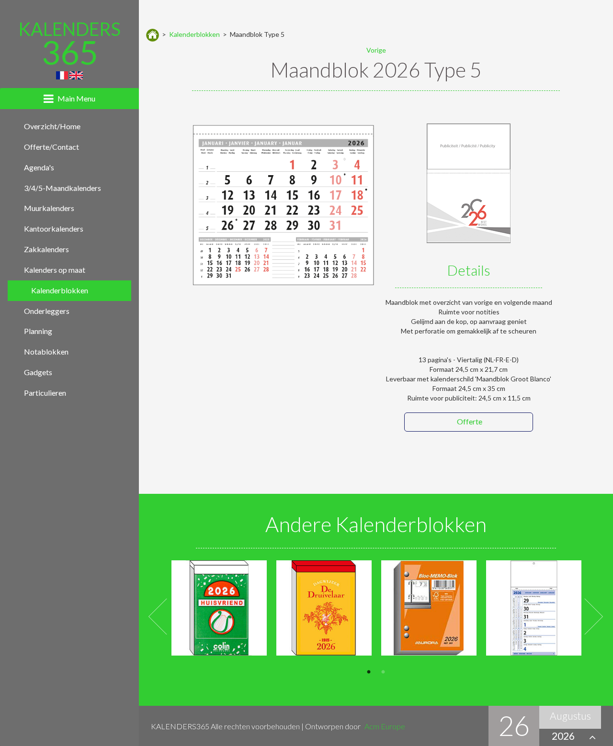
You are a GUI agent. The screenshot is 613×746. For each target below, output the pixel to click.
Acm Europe (384, 726)
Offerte (469, 421)
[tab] (69, 98)
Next (593, 617)
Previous (158, 617)
